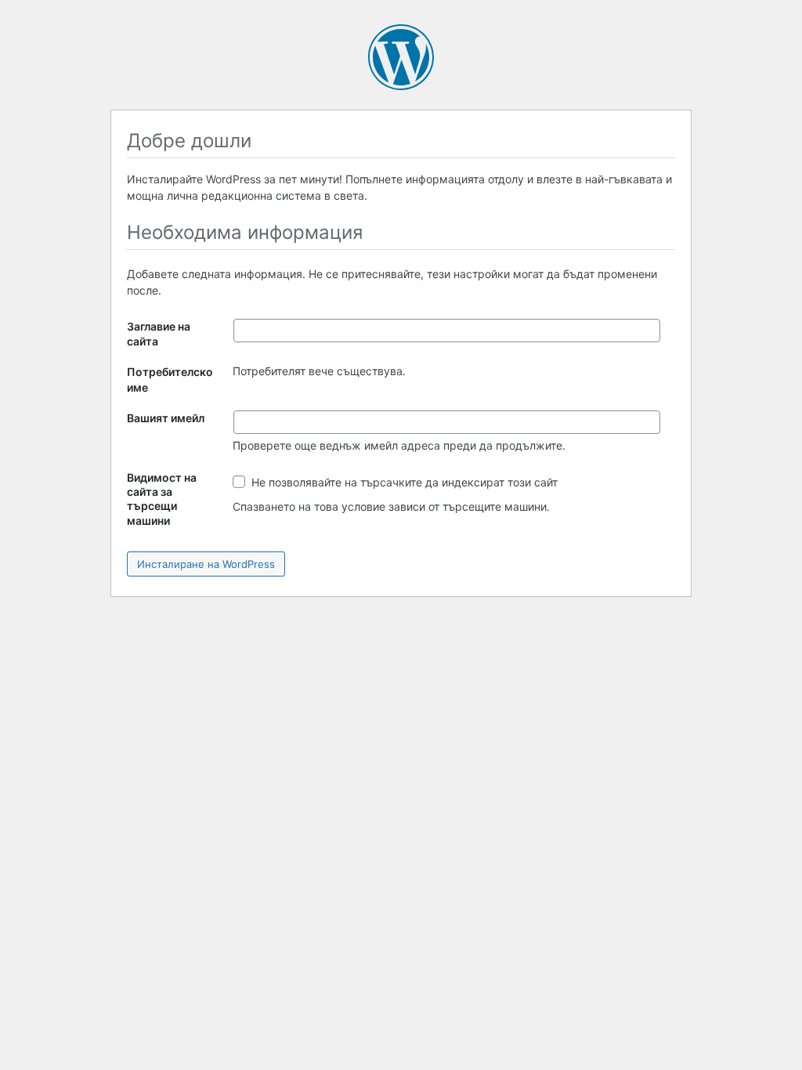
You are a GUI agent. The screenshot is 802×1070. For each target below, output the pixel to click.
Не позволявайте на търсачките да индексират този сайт (403, 482)
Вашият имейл (165, 418)
